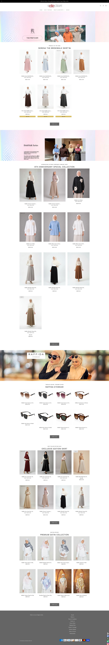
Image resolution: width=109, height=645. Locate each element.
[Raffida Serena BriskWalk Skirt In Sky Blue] (45, 62)
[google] (108, 639)
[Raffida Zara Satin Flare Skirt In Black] (45, 462)
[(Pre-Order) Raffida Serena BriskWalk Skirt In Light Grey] (45, 96)
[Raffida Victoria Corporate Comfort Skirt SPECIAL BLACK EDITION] (30, 185)
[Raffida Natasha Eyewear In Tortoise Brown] (81, 417)
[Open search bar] (100, 5)
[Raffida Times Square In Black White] (27, 548)
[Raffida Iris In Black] (78, 183)
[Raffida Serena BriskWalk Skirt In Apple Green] (63, 62)
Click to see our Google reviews (36, 615)
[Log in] (103, 5)
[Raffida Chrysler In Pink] (81, 548)
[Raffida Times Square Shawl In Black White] (63, 548)
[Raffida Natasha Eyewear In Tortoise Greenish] (63, 417)
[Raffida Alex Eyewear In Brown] (81, 394)
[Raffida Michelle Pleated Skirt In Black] (54, 269)
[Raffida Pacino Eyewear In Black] (45, 394)
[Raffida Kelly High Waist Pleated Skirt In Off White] (81, 462)
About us (72, 617)
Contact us (72, 621)
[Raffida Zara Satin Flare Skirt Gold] (27, 497)
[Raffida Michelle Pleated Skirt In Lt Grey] (30, 269)
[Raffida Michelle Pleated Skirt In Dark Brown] (78, 269)
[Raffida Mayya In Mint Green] (63, 581)
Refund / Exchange (72, 627)
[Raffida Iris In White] (30, 227)
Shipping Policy (72, 625)
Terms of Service (72, 631)
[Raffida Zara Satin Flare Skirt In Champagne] (63, 462)
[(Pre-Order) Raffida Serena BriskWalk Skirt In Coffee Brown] (27, 96)
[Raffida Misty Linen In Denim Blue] (54, 227)
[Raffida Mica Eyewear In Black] (45, 417)
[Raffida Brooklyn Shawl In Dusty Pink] (45, 548)
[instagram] (108, 644)
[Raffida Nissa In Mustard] (81, 581)
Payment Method (72, 629)
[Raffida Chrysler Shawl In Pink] (27, 581)
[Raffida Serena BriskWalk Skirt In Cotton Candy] (27, 62)
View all (54, 124)
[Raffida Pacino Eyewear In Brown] (27, 394)
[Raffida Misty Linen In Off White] (78, 227)
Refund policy (72, 633)
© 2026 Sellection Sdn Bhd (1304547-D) (25, 641)
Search (72, 615)
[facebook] (108, 636)
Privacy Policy (72, 623)
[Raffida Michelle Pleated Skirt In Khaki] (30, 312)
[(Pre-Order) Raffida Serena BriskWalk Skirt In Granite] (63, 96)
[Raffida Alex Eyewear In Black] (27, 415)
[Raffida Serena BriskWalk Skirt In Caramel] (81, 62)
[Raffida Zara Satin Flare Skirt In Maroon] (27, 462)
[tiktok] (108, 641)
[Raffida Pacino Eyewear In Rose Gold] (63, 394)
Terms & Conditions (72, 619)
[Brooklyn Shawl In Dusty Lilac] (45, 581)
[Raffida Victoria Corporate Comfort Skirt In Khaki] (54, 185)
